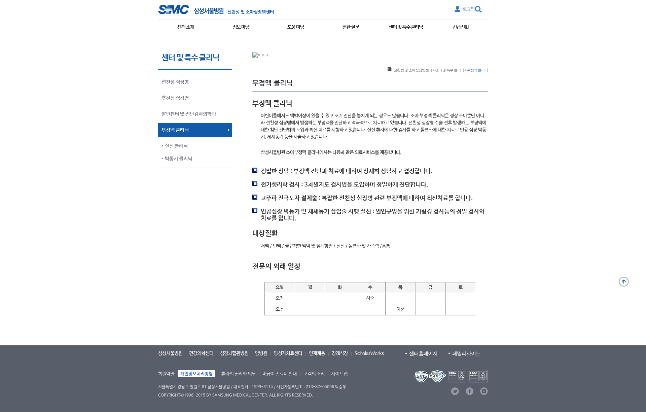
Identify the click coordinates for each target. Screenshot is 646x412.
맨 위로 (623, 281)
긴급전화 (461, 27)
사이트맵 (339, 374)
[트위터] (455, 391)
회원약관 (166, 374)
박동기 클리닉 (178, 159)
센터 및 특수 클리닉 (406, 27)
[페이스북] (469, 391)
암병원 (261, 353)
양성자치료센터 (288, 353)
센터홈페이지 (423, 353)
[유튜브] (484, 391)
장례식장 (340, 353)
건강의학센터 (201, 353)
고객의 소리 (314, 374)
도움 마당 (295, 27)
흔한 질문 (350, 27)
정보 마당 (240, 27)
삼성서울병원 (170, 353)
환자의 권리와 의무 (238, 374)
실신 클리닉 (176, 146)
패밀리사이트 (466, 353)
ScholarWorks (369, 353)
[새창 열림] (190, 9)
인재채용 (317, 353)
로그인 (469, 9)
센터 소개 (185, 27)
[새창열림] (450, 376)
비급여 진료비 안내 (279, 374)
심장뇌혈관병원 (234, 353)
